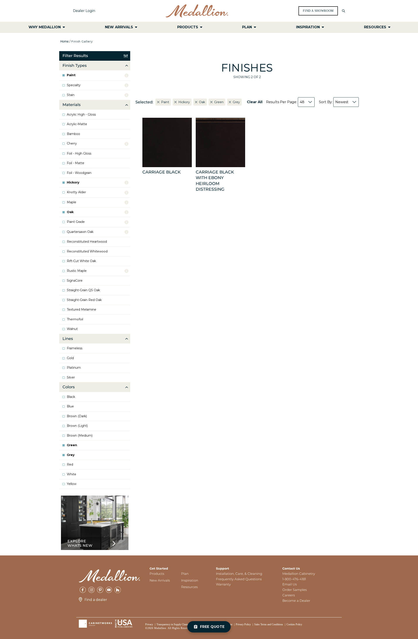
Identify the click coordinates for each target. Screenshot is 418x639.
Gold (70, 358)
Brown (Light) (77, 426)
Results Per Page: (285, 102)
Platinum (74, 368)
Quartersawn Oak (80, 232)
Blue (70, 406)
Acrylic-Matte (77, 124)
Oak (70, 212)
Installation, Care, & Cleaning (239, 574)
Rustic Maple (77, 271)
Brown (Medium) (80, 435)
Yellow (71, 484)
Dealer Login (84, 11)
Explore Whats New (79, 543)
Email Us (289, 584)
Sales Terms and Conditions (268, 624)
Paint (71, 75)
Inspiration (189, 580)
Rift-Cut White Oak (81, 261)
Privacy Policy (243, 624)
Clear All (255, 102)
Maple (71, 202)
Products (157, 574)
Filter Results (75, 55)
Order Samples (294, 590)
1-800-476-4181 (294, 579)
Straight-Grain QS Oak (83, 290)
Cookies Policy (294, 624)
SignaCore (75, 281)
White (71, 474)
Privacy (149, 624)
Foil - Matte (75, 163)
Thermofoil (75, 319)
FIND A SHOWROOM (318, 10)
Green (72, 445)
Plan (185, 574)
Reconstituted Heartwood (87, 242)
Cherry (72, 143)
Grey (70, 455)
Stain (70, 95)
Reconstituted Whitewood (87, 251)
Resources (189, 587)
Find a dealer (95, 600)
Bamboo (73, 134)
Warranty (223, 584)
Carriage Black (161, 172)
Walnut (72, 329)
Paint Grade (76, 222)
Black (71, 397)
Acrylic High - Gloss (81, 114)
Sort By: (334, 102)
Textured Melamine (81, 309)
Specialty (74, 85)
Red (70, 464)
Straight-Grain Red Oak (84, 300)
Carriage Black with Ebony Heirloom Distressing (215, 181)
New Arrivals (160, 580)
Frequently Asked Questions (239, 579)
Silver (71, 377)
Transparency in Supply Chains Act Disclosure (181, 624)
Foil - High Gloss (79, 153)
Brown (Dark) (77, 416)
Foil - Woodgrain (79, 173)
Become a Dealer (296, 601)
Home (64, 41)
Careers (288, 595)
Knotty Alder (76, 192)
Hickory (73, 182)
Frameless (74, 348)
